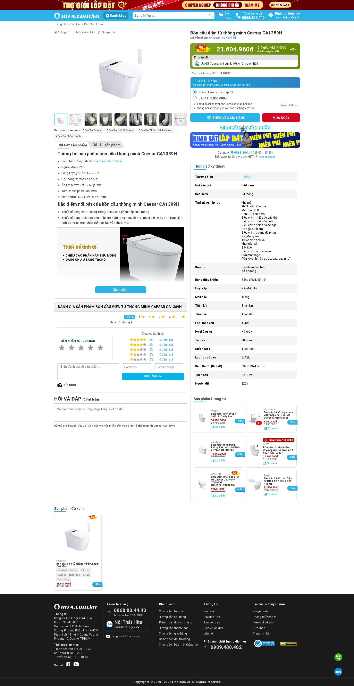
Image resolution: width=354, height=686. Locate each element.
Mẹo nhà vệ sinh (263, 622)
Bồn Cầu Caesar (92, 130)
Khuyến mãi (260, 611)
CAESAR (247, 176)
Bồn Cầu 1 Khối (93, 24)
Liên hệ (208, 633)
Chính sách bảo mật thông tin (178, 644)
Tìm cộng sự (212, 622)
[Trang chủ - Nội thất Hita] (76, 607)
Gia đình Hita (212, 617)
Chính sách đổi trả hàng (174, 639)
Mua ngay (281, 118)
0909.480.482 (226, 647)
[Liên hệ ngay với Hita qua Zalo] (338, 672)
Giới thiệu (210, 611)
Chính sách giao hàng (173, 633)
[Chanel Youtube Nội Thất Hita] (75, 665)
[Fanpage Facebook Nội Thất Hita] (67, 665)
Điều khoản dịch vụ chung (175, 622)
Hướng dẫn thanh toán (173, 628)
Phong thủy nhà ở (264, 617)
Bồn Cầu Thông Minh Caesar (155, 130)
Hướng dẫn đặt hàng (172, 617)
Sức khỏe (259, 628)
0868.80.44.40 (130, 610)
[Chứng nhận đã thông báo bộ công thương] (265, 643)
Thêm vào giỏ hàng (228, 118)
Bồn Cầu (75, 24)
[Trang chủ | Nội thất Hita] (76, 16)
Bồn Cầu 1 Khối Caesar (120, 130)
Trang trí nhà (261, 633)
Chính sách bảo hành (172, 611)
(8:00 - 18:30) (253, 152)
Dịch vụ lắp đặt (213, 628)
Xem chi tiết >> (289, 105)
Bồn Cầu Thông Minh (68, 136)
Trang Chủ (61, 24)
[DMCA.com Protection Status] (288, 643)
